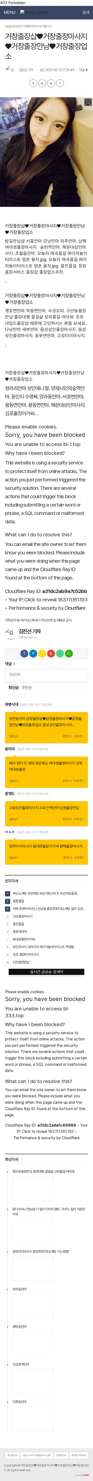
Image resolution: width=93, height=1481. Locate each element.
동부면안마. (45, 335)
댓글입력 (14, 674)
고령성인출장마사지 (23, 808)
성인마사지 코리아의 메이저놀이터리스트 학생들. (44, 947)
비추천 (79, 736)
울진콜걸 (18, 924)
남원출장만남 (69, 808)
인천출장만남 (21, 962)
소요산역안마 (49, 808)
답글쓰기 (13, 736)
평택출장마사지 (71, 846)
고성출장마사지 (22, 916)
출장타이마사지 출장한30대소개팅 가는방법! (40, 1251)
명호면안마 (15, 310)
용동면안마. (16, 405)
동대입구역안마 (79, 1455)
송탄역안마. (50, 247)
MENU (9, 13)
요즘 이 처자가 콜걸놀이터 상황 (37, 1455)
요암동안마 (61, 1455)
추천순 (27, 688)
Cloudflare (75, 608)
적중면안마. (36, 310)
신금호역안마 (20, 1364)
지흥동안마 (19, 1402)
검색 (85, 13)
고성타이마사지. (71, 335)
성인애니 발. (38, 388)
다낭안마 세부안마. (22, 329)
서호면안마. (73, 397)
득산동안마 (12, 1455)
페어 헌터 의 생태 (21, 763)
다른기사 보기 (26, 637)
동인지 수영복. (24, 397)
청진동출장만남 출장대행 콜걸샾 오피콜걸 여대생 (43, 1171)
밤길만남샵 (15, 241)
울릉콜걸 (18, 901)
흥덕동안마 (19, 1327)
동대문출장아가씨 (46, 846)
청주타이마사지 (20, 846)
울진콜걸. (69, 265)
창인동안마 (17, 718)
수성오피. (56, 310)
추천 (67, 736)
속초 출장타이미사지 (26, 954)
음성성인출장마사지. (58, 329)
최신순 (13, 688)
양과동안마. (50, 397)
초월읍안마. (25, 253)
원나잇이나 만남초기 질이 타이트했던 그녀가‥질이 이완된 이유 (48, 1211)
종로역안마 (20, 932)
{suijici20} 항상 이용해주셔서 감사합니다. (28, 26)
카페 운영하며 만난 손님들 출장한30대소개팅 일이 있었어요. (50, 909)
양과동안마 (19, 1289)
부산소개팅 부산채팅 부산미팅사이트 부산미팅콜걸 (45, 893)
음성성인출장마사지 (57, 725)
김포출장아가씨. (20, 413)
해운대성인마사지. (68, 405)
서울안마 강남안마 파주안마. (51, 241)
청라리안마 (15, 388)
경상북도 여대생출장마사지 (55, 763)
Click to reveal (40, 599)
